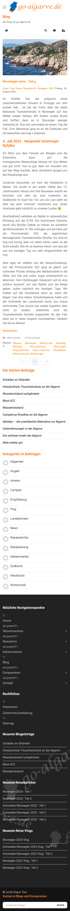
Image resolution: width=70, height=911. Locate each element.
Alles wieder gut (13, 442)
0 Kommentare (31, 337)
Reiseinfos (10, 641)
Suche (60, 905)
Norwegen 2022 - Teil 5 (19, 81)
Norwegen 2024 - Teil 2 (17, 798)
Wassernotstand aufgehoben (21, 393)
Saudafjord (60, 350)
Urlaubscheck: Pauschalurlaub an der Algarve (31, 386)
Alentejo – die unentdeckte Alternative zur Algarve (34, 421)
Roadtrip (61, 343)
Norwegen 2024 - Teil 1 (17, 791)
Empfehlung (18, 499)
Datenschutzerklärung (17, 713)
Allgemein (17, 461)
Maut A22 (9, 400)
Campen (16, 490)
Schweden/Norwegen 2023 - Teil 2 (24, 812)
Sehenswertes (19, 556)
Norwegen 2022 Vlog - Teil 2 (20, 867)
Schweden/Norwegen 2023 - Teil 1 (24, 805)
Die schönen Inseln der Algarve (22, 435)
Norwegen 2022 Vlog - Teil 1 (20, 860)
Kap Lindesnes (42, 350)
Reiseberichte (19, 537)
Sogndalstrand (21, 350)
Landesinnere (19, 518)
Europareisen (11, 672)
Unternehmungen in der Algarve (22, 428)
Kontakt (8, 683)
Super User (9, 88)
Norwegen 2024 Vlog (16, 839)
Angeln (15, 471)
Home (7, 620)
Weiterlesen (10, 331)
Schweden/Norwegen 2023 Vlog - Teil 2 (27, 853)
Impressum (10, 707)
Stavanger (60, 346)
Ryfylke (18, 346)
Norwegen (42, 88)
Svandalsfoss (38, 346)
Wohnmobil (46, 343)
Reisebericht (29, 88)
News (14, 528)
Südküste (16, 566)
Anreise (15, 480)
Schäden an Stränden (16, 379)
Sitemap (8, 723)
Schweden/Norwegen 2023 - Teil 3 (24, 819)
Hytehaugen (37, 353)
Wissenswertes (13, 631)
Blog (6, 662)
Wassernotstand (13, 407)
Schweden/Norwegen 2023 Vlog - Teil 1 (27, 846)
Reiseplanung (19, 547)
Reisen (17, 343)
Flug (13, 509)
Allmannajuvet (21, 353)
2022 (51, 88)
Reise (19, 88)
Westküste (17, 575)
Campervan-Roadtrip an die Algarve (25, 414)
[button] (4, 7)
